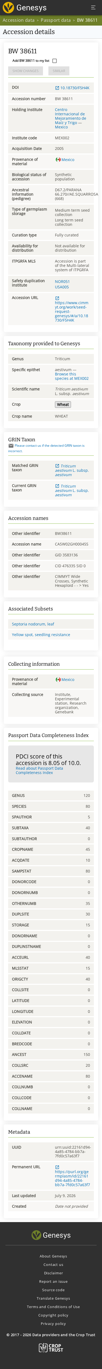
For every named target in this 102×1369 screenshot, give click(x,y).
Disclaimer (53, 1273)
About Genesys (53, 1256)
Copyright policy (53, 1315)
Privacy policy (53, 1323)
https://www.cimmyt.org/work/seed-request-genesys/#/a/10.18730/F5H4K (71, 311)
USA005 (62, 286)
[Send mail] (11, 446)
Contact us (53, 1264)
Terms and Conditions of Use (53, 1306)
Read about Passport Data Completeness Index (39, 770)
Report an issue (53, 1281)
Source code (53, 1289)
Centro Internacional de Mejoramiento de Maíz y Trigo (70, 116)
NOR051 (62, 281)
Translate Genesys (53, 1298)
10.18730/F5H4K (74, 87)
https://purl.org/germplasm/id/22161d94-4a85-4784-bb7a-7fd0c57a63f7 (72, 1178)
